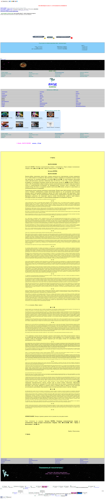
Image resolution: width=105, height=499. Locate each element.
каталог (103, 490)
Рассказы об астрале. (20, 117)
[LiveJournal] (14, 1)
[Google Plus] (15, 1)
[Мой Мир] (13, 1)
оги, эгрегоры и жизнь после (37, 117)
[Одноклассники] (12, 1)
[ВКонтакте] (9, 1)
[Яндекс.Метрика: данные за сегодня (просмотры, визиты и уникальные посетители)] (3, 59)
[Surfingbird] (17, 1)
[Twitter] (10, 1)
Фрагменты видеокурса (20, 118)
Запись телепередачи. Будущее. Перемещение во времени (37, 128)
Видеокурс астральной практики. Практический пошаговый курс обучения (7, 128)
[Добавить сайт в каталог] (66, 495)
